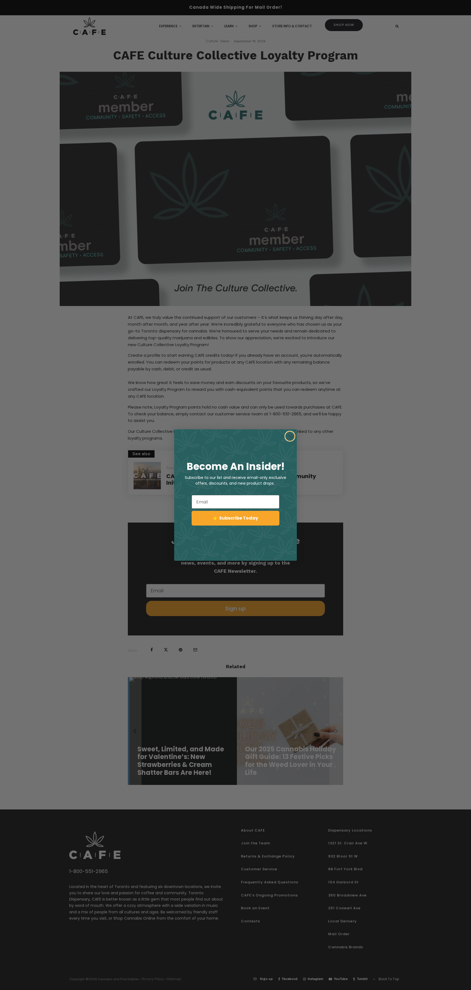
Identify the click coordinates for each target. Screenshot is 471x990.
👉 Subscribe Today (235, 518)
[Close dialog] (290, 436)
